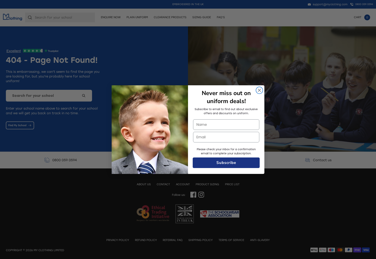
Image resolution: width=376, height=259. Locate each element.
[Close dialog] (259, 90)
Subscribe (226, 162)
